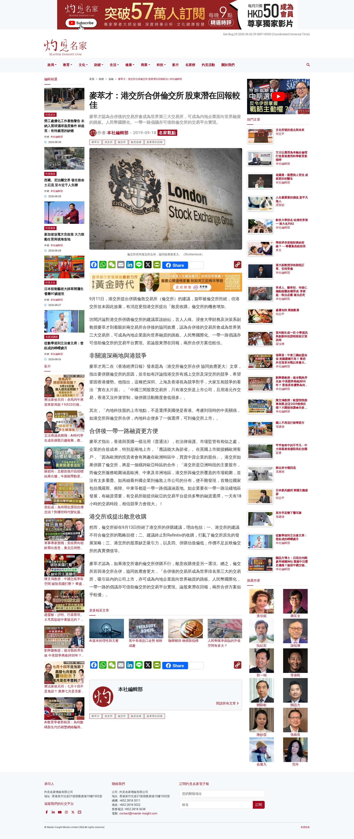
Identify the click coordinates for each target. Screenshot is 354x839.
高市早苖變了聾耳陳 (289, 512)
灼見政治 (50, 114)
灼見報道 (50, 173)
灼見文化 (50, 282)
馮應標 (280, 471)
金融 (111, 79)
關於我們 (228, 65)
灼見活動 (208, 65)
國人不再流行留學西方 (290, 422)
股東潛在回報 (155, 142)
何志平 (280, 133)
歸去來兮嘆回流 (286, 467)
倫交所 (122, 142)
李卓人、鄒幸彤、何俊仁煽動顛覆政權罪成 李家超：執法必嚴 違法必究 (291, 291)
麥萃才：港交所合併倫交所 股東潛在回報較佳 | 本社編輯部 (150, 79)
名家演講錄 (51, 336)
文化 (82, 65)
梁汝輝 (280, 343)
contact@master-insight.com (138, 813)
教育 (66, 65)
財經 (97, 65)
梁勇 (278, 452)
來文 (278, 250)
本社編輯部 (118, 132)
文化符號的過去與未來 (290, 129)
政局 (51, 65)
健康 (128, 65)
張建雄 (280, 426)
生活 (113, 65)
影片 (175, 65)
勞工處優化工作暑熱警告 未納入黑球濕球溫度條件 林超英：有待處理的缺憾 (64, 126)
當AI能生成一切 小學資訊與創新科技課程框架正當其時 (292, 336)
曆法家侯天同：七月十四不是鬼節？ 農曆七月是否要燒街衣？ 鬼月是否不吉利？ (64, 691)
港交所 (109, 142)
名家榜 (190, 65)
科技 (160, 65)
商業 (144, 65)
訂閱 (258, 805)
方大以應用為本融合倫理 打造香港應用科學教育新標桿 (292, 156)
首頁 (91, 79)
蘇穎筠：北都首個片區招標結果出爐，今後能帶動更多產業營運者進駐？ (64, 476)
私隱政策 (305, 827)
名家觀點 (167, 132)
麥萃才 (96, 142)
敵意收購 (136, 142)
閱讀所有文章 (226, 703)
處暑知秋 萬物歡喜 (287, 310)
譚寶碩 (280, 205)
